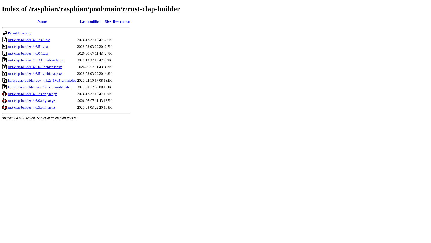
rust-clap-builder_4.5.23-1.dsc (29, 40)
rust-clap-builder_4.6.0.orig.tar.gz (31, 101)
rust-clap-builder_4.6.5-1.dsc (28, 47)
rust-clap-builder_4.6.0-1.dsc (28, 53)
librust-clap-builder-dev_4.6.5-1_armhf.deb (38, 87)
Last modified (90, 21)
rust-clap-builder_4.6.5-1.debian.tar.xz (35, 74)
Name (42, 21)
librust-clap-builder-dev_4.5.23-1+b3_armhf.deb (42, 80)
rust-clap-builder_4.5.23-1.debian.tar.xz (36, 60)
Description (121, 21)
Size (108, 21)
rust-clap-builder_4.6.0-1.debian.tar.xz (35, 67)
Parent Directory (19, 33)
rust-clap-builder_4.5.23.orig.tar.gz (32, 94)
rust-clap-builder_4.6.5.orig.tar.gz (31, 107)
